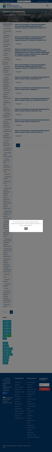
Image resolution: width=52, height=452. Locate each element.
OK (26, 228)
